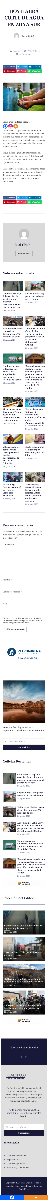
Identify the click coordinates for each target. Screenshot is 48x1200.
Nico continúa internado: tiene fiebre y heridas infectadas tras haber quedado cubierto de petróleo (33, 492)
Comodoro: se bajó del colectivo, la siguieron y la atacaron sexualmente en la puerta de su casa (12, 300)
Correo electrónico (12, 592)
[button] (9, 67)
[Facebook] (5, 126)
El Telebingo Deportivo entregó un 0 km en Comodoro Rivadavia (12, 490)
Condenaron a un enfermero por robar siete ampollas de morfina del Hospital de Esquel (12, 373)
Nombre (7, 580)
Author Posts (24, 253)
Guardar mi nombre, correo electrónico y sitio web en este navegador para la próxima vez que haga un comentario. (23, 620)
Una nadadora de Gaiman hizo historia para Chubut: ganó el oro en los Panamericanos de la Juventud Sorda (35, 417)
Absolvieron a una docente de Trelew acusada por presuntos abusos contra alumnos (12, 415)
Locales (16, 51)
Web (5, 604)
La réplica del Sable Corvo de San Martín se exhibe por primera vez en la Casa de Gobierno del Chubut (35, 336)
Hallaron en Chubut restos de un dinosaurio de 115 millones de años (13, 332)
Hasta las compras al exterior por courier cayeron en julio (34, 451)
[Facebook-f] (21, 1057)
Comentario (9, 544)
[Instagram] (10, 126)
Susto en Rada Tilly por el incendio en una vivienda (35, 296)
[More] (15, 126)
